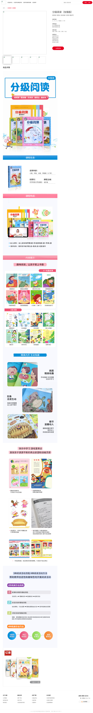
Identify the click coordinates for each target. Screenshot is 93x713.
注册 (89, 2)
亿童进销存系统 (21, 702)
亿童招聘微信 (49, 702)
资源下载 (19, 700)
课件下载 (19, 698)
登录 (86, 2)
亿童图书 (34, 702)
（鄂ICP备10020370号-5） (56, 711)
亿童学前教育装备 (27, 2)
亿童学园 (34, 700)
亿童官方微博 (49, 700)
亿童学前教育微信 (50, 698)
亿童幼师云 (9, 2)
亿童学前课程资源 (18, 2)
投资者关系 (5, 700)
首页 (4, 8)
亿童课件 (34, 2)
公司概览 (5, 698)
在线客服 (85, 701)
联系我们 (5, 702)
